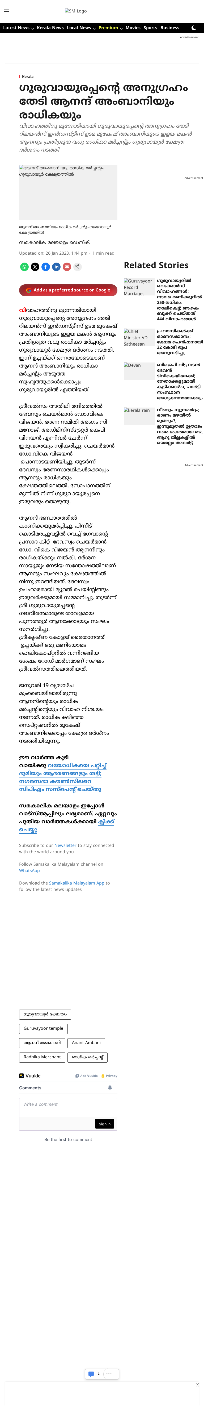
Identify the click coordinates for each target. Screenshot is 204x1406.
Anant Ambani (86, 1043)
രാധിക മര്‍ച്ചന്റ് (87, 1057)
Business (169, 28)
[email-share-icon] (67, 270)
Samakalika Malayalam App (76, 883)
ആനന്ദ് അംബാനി (42, 1043)
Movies (133, 28)
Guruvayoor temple (43, 1028)
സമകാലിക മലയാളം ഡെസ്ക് (54, 243)
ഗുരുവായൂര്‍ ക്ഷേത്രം (45, 1014)
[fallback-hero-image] (139, 287)
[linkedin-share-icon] (56, 270)
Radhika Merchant (42, 1057)
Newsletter (65, 845)
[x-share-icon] (35, 270)
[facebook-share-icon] (45, 270)
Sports (150, 28)
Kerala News (50, 28)
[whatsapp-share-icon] (24, 270)
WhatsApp (29, 871)
